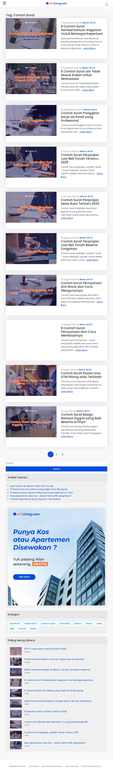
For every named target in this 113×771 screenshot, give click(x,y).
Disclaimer (34, 766)
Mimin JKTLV (89, 22)
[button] (107, 4)
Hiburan (77, 623)
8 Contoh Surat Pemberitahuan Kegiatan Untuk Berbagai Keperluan (82, 30)
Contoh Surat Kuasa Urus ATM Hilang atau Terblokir (81, 375)
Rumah (22, 628)
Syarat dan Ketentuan (52, 766)
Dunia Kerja (65, 623)
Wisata (33, 628)
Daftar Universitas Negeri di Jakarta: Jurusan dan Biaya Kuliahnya (57, 669)
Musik (99, 623)
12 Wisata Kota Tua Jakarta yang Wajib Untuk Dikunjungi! (39, 489)
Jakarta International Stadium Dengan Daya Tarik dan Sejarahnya (57, 701)
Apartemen (15, 623)
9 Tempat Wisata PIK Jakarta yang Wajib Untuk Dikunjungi (53, 690)
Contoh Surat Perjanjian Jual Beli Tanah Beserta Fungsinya (80, 245)
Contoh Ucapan (48, 623)
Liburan (89, 623)
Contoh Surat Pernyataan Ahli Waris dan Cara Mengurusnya (81, 286)
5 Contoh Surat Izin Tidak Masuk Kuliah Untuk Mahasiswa (80, 75)
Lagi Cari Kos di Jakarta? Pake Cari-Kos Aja (31, 486)
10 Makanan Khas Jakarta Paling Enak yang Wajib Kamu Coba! (41, 492)
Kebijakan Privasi (17, 766)
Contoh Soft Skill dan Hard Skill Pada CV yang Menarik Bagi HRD (56, 721)
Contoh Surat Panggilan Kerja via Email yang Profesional (80, 117)
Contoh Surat (30, 623)
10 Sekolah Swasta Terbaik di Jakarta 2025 (45, 711)
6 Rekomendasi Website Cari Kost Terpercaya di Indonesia (54, 659)
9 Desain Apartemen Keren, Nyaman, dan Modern (35, 499)
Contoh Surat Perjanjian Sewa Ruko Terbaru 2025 (80, 202)
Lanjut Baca (89, 48)
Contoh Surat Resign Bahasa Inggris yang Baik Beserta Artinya (81, 418)
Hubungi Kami (71, 766)
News (12, 628)
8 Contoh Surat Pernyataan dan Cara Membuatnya (78, 332)
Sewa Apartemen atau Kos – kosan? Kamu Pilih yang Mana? (40, 495)
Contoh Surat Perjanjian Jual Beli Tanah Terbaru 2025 (80, 158)
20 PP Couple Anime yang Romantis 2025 (45, 648)
